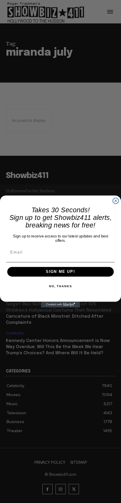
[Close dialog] (116, 201)
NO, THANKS (60, 286)
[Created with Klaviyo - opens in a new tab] (60, 304)
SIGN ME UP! (60, 272)
